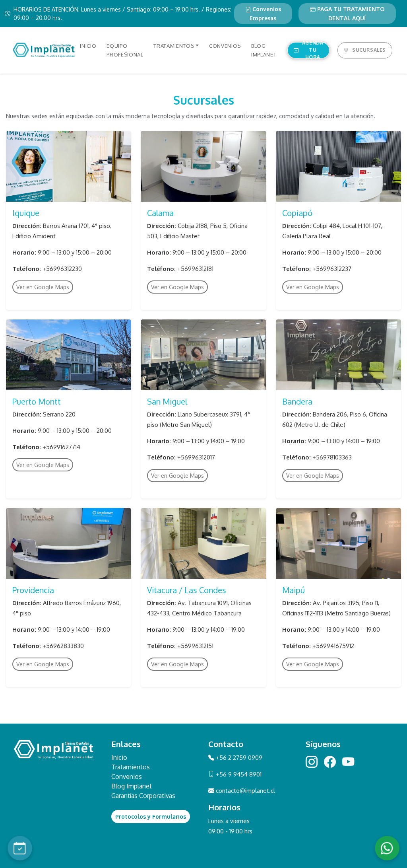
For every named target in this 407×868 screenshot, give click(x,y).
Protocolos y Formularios (150, 816)
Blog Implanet (131, 786)
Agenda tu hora (313, 50)
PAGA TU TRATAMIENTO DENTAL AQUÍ (350, 13)
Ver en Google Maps (42, 287)
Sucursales (369, 50)
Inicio (119, 757)
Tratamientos (130, 767)
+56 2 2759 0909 (238, 757)
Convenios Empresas (265, 13)
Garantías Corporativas (143, 796)
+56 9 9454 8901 (238, 774)
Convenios (126, 776)
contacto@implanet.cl (245, 790)
